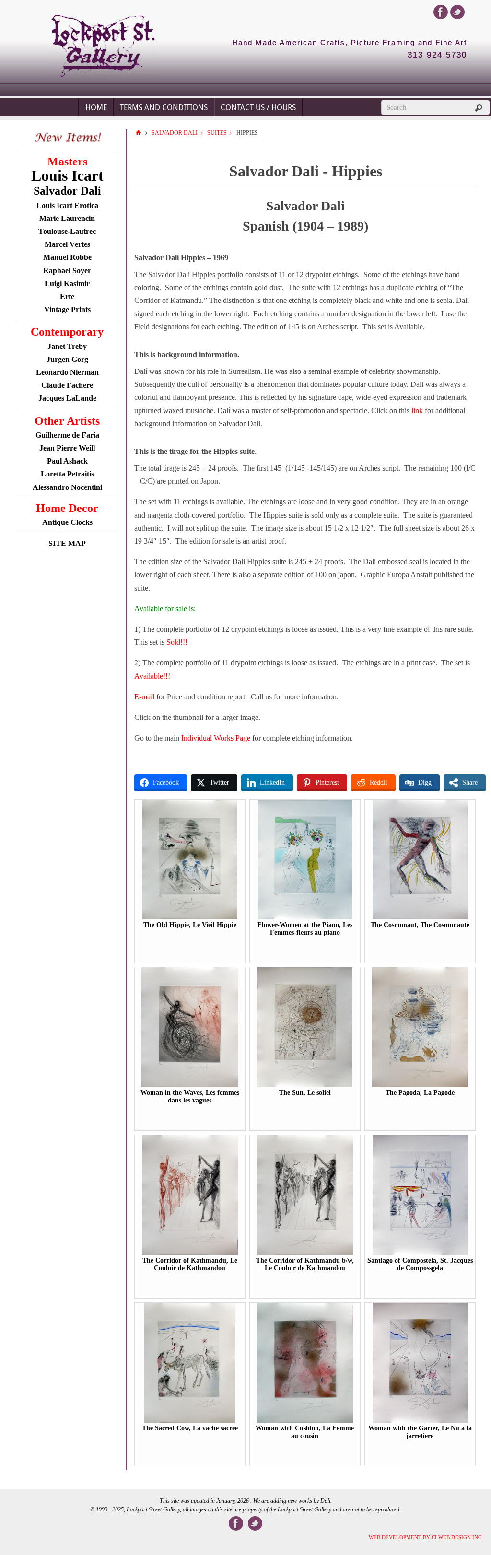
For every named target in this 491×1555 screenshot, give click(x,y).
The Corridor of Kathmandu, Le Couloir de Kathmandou (189, 1264)
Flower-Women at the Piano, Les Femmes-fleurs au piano (304, 928)
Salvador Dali (175, 132)
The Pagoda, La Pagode (420, 1092)
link (418, 410)
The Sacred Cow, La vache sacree (190, 1428)
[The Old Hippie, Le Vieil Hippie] (189, 917)
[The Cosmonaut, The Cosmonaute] (420, 917)
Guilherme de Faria (67, 435)
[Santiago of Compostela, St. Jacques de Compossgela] (420, 1252)
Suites (217, 132)
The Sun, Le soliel (305, 1092)
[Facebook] (440, 12)
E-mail (144, 697)
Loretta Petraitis (67, 474)
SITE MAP (67, 543)
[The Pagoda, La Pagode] (420, 1085)
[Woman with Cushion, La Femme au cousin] (305, 1420)
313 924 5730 (437, 55)
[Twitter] (457, 12)
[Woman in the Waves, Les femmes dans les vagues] (189, 1085)
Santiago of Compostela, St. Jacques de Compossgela (420, 1264)
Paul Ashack (67, 461)
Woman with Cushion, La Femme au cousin (305, 1432)
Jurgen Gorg (67, 359)
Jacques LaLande (67, 398)
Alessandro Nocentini (67, 487)
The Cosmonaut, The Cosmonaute (420, 924)
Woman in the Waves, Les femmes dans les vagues (189, 1096)
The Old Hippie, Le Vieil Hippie (189, 924)
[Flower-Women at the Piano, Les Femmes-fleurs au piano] (305, 917)
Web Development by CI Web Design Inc (425, 1537)
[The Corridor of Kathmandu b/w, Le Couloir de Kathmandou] (305, 1252)
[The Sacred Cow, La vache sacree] (189, 1420)
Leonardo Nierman (67, 372)
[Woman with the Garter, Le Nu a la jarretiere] (420, 1420)
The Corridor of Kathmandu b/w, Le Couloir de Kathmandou (305, 1264)
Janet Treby (67, 346)
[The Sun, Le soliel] (305, 1085)
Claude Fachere (67, 385)
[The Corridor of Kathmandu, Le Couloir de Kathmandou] (189, 1252)
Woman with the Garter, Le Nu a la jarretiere (420, 1432)
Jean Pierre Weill (67, 448)
